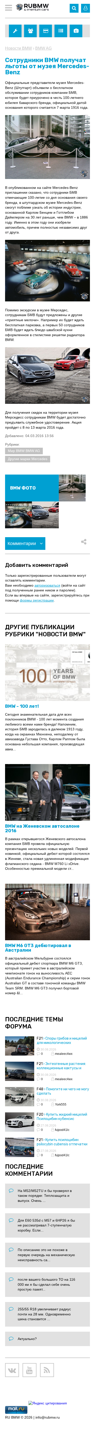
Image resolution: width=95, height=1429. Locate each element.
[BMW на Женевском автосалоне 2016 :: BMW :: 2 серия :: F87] (47, 792)
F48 (40, 1089)
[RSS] (47, 1370)
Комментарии (22, 543)
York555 (60, 1104)
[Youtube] (29, 1370)
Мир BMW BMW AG (24, 451)
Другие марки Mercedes (27, 459)
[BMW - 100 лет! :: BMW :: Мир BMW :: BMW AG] (47, 672)
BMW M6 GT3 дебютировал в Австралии (38, 947)
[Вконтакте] (12, 1370)
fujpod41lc (61, 1130)
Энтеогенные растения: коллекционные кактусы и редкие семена (61, 1068)
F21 (40, 1038)
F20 (40, 1114)
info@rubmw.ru (47, 1417)
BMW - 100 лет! (22, 706)
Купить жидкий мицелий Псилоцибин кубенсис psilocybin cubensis (62, 1118)
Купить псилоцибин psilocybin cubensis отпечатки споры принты (62, 1144)
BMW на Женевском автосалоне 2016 (42, 828)
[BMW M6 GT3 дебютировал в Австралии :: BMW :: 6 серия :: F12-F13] (47, 912)
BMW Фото (23, 488)
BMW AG (43, 48)
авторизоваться (47, 585)
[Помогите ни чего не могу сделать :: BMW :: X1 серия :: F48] (19, 1097)
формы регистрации (37, 600)
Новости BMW (18, 48)
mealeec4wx (63, 1054)
